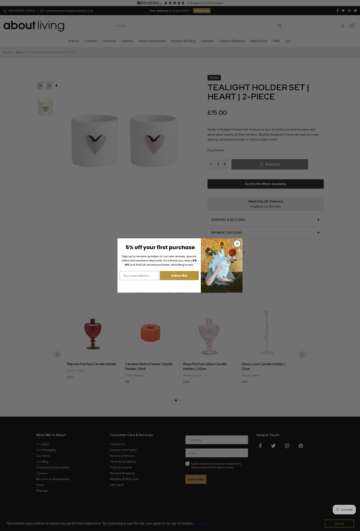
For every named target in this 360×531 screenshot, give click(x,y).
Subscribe (179, 276)
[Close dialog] (237, 243)
